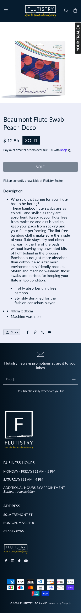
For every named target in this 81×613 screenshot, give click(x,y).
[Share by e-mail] (49, 332)
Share (14, 332)
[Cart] (75, 10)
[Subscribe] (74, 379)
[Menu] (5, 10)
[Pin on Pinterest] (35, 332)
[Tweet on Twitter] (42, 332)
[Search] (66, 10)
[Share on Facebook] (27, 332)
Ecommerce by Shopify (58, 603)
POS (37, 603)
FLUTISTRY (26, 603)
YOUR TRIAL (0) (78, 38)
